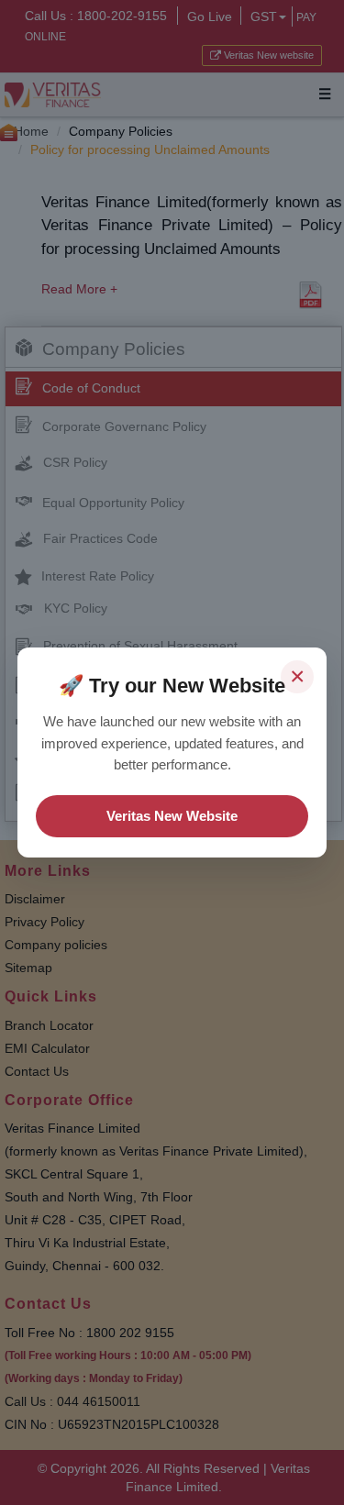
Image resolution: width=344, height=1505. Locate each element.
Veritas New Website (172, 816)
